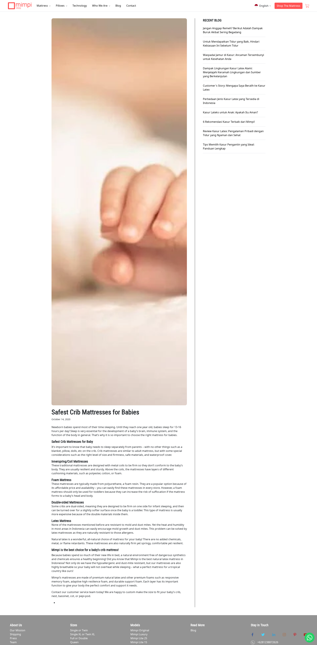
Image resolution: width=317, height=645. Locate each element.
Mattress (43, 5)
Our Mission (17, 630)
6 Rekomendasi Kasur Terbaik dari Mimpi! (229, 122)
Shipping (15, 634)
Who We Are (100, 5)
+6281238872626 (267, 642)
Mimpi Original (139, 630)
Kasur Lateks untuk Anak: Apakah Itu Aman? (230, 112)
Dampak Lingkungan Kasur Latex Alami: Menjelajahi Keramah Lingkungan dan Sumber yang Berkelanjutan (232, 72)
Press (13, 638)
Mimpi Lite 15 (138, 642)
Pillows (60, 5)
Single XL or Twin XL (82, 634)
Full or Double (79, 638)
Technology (79, 5)
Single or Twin (79, 630)
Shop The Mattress (288, 6)
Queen (74, 642)
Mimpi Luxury (138, 634)
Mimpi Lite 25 (138, 638)
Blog (118, 5)
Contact (131, 5)
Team (13, 642)
